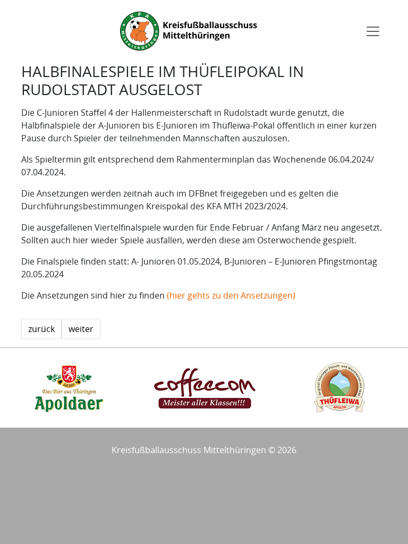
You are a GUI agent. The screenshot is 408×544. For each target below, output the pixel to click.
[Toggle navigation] (373, 31)
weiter (81, 329)
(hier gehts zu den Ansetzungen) (231, 295)
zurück (41, 329)
